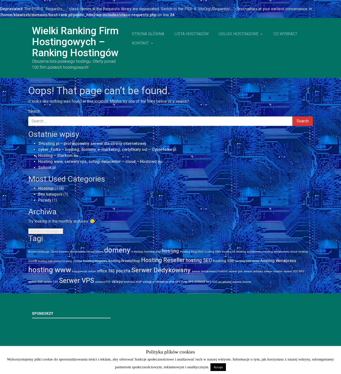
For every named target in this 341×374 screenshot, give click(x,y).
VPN (171, 282)
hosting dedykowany (249, 251)
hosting (170, 251)
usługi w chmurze (155, 282)
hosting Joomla (72, 261)
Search (34, 111)
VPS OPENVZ (196, 282)
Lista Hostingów (191, 33)
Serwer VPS (76, 281)
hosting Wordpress (278, 260)
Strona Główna (148, 33)
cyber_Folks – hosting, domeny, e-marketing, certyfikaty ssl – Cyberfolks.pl (107, 149)
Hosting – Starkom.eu (58, 155)
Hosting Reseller (163, 260)
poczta (123, 271)
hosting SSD (223, 261)
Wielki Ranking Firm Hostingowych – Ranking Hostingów (75, 42)
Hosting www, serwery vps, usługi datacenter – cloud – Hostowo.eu (100, 161)
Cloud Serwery (59, 251)
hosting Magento (95, 261)
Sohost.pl (47, 167)
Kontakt (141, 43)
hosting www (49, 270)
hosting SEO (199, 260)
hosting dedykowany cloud (280, 251)
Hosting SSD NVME (247, 261)
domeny (117, 250)
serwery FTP (103, 282)
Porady (44, 200)
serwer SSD (35, 282)
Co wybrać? (285, 33)
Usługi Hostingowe (239, 33)
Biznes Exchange (38, 251)
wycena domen (241, 282)
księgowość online (84, 271)
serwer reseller (273, 271)
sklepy (117, 281)
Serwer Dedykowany (161, 270)
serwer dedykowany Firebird (209, 271)
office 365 (106, 271)
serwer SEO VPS (294, 271)
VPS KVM (181, 282)
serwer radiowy (253, 271)
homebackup (152, 251)
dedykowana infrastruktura (86, 251)
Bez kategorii (50, 194)
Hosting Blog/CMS (192, 251)
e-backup (137, 251)
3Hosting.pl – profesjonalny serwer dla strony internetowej (92, 143)
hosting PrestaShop (124, 261)
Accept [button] (218, 367)
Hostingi (46, 188)
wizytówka (224, 282)
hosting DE (228, 251)
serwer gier (235, 271)
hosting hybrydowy (49, 261)
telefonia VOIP (133, 282)
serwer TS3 (51, 282)
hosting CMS (213, 251)
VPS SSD (211, 282)
